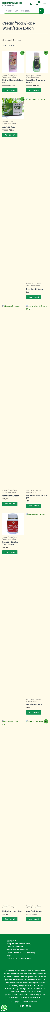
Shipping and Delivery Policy (19, 944)
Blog (9, 955)
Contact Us (12, 941)
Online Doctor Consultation (19, 958)
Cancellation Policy (15, 947)
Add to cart (10, 90)
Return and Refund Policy (17, 949)
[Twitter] (23, 1006)
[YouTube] (27, 1006)
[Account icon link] (31, 4)
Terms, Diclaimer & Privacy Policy (21, 952)
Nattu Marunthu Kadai (12, 3)
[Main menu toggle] (45, 4)
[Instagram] (30, 1006)
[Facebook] (19, 1006)
